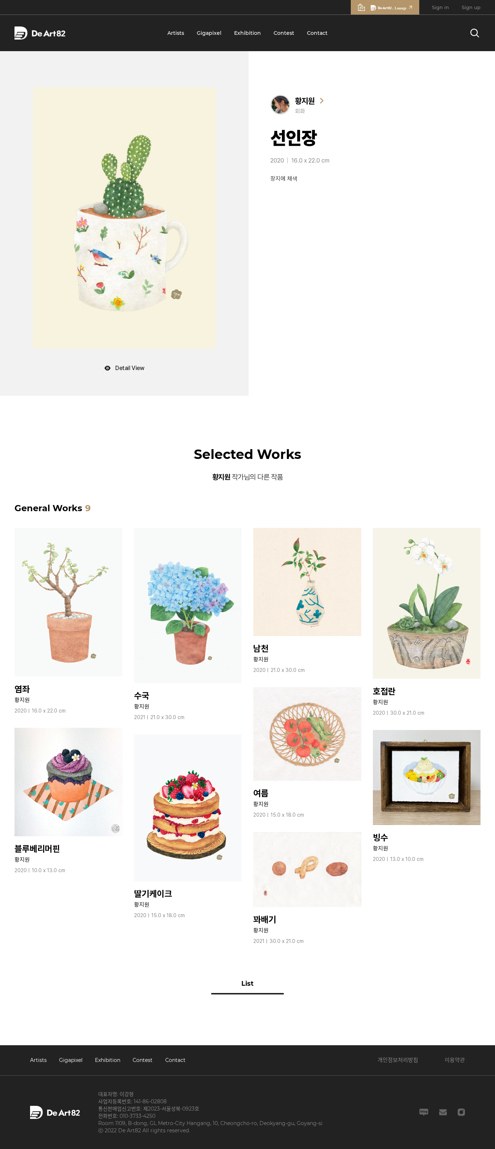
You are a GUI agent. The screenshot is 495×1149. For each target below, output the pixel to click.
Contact (317, 33)
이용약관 (455, 1059)
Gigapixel (209, 33)
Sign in (440, 7)
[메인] (39, 33)
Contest (284, 33)
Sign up (471, 7)
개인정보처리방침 (398, 1059)
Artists (175, 33)
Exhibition (247, 33)
